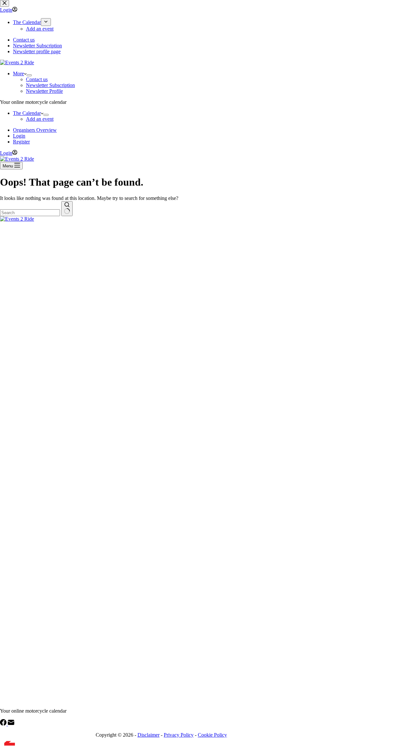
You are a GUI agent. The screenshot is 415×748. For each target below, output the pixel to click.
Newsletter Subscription (50, 85)
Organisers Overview (35, 130)
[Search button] (67, 208)
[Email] (11, 724)
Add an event (39, 119)
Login (19, 136)
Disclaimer (148, 735)
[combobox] (30, 212)
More (18, 73)
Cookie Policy (212, 735)
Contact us (37, 79)
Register (21, 141)
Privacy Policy (179, 735)
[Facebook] (4, 724)
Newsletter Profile (44, 91)
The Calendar (27, 113)
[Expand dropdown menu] (29, 75)
